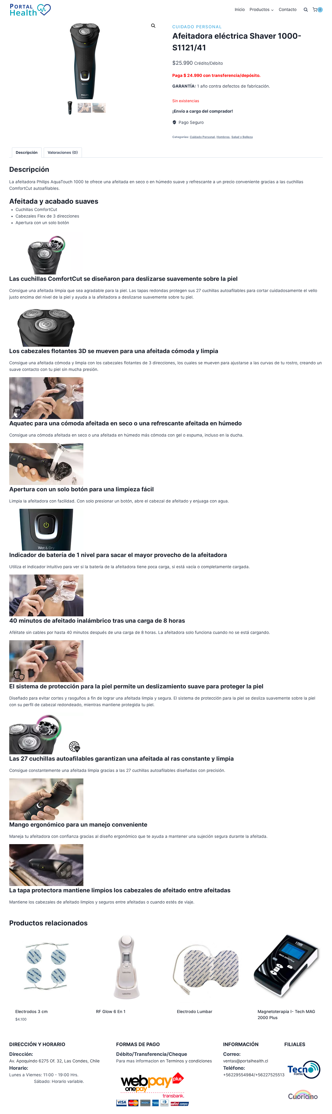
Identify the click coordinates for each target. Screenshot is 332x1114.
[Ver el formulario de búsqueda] (305, 9)
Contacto (288, 9)
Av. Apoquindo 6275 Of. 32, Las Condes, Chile (54, 1061)
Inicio (240, 9)
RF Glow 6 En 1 (110, 1011)
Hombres (223, 137)
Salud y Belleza (242, 137)
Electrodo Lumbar (194, 1011)
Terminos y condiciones (189, 1061)
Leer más (105, 1027)
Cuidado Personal (197, 26)
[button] (153, 25)
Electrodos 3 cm (31, 1011)
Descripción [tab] (27, 152)
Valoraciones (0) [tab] (63, 152)
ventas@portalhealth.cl (245, 1061)
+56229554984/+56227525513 (254, 1074)
